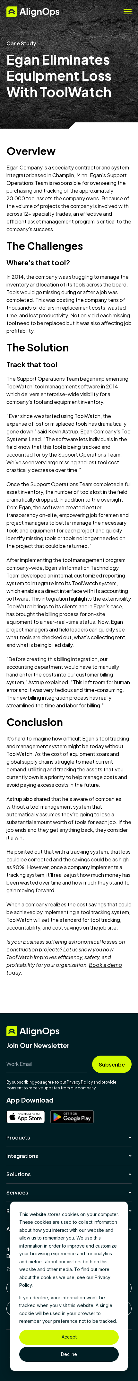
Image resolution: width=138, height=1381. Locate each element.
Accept (69, 1337)
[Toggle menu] (128, 11)
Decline (69, 1354)
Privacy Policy (80, 1082)
